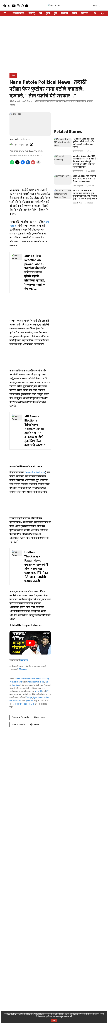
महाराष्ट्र (32, 13)
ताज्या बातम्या (18, 13)
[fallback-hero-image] (62, 142)
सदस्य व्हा (24, 660)
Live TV (96, 6)
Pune (47, 682)
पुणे (55, 13)
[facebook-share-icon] (23, 164)
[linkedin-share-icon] (28, 164)
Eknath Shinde (18, 724)
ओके (54, 1020)
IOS (47, 691)
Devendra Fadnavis (34, 472)
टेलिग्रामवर (17, 701)
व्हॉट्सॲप (29, 701)
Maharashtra (33, 682)
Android (38, 691)
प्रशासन (84, 13)
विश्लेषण (64, 13)
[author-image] (11, 145)
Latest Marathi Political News (27, 679)
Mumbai (15, 685)
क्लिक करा (23, 669)
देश (40, 13)
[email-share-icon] (33, 164)
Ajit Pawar (34, 724)
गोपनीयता (39, 1016)
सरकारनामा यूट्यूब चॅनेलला (24, 704)
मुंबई (48, 13)
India (42, 682)
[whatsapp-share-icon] (12, 164)
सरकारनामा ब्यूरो (21, 145)
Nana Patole (39, 717)
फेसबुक (29, 697)
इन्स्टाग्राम (41, 697)
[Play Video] (30, 643)
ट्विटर (35, 697)
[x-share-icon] (17, 164)
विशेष (74, 13)
